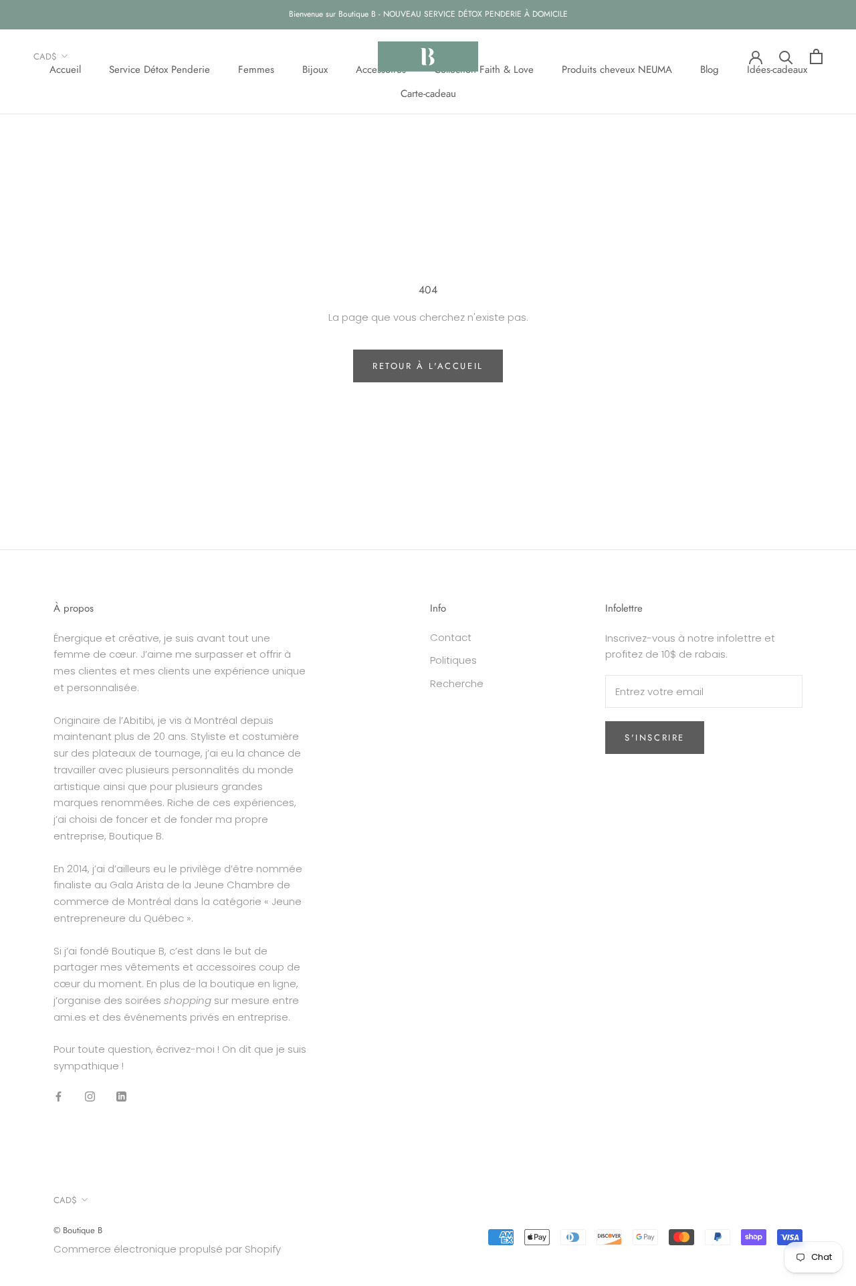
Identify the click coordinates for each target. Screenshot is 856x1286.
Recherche (457, 683)
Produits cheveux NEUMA (617, 68)
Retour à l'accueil (428, 366)
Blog (709, 68)
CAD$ (45, 56)
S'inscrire (655, 737)
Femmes (256, 68)
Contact (450, 637)
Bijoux (315, 68)
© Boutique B (78, 1230)
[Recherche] (786, 56)
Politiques (453, 660)
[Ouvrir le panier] (816, 56)
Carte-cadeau (428, 93)
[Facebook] (59, 1096)
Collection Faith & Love (484, 68)
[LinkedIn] (121, 1096)
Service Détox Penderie (159, 68)
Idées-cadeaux (777, 68)
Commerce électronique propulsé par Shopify (167, 1249)
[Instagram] (90, 1096)
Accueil (65, 68)
